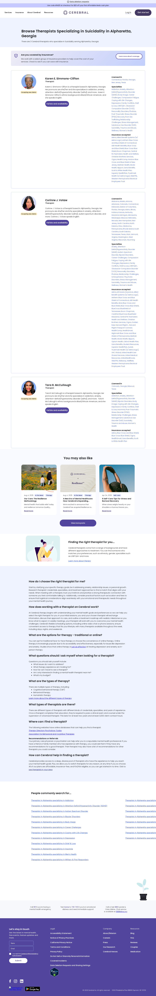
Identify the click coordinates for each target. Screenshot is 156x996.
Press (105, 942)
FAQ (132, 938)
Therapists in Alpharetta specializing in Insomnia (52, 849)
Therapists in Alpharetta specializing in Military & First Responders (59, 859)
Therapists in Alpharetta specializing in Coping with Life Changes (59, 833)
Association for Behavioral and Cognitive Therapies (51, 734)
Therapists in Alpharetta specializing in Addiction (52, 800)
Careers (106, 938)
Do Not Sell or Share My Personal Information (70, 956)
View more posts (78, 523)
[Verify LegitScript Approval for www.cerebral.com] (54, 976)
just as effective (79, 646)
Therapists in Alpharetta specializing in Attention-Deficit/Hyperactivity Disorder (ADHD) (69, 806)
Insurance (19, 13)
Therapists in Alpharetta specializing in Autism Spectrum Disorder (59, 811)
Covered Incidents (58, 960)
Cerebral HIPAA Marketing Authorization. (25, 954)
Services (8, 13)
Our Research (109, 947)
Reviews (134, 942)
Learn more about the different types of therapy (50, 698)
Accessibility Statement (60, 933)
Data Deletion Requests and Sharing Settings (70, 965)
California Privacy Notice (61, 942)
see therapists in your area (40, 769)
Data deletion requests (79, 1)
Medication (135, 951)
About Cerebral (34, 13)
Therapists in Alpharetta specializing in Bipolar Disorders (55, 816)
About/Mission (109, 933)
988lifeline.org (121, 911)
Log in (128, 13)
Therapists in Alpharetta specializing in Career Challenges (56, 827)
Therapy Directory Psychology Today (45, 730)
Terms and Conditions (60, 947)
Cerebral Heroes (110, 951)
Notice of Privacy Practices (62, 938)
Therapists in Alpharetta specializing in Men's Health (53, 854)
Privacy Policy (56, 951)
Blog (132, 933)
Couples (134, 947)
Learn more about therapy (79, 561)
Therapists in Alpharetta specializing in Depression (53, 838)
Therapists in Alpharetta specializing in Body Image (53, 822)
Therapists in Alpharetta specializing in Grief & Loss (53, 843)
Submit (18, 960)
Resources (48, 13)
